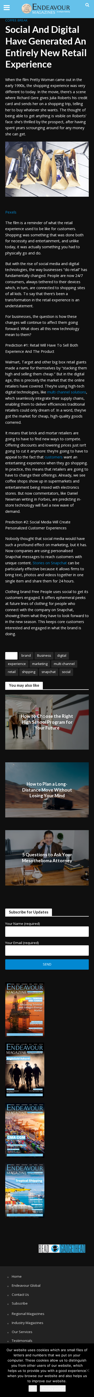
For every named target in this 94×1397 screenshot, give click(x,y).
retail (12, 672)
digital (61, 655)
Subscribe (20, 1303)
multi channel (64, 664)
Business (44, 655)
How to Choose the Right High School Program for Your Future (47, 721)
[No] (87, 1370)
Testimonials (22, 1340)
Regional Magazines (28, 1313)
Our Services (22, 1331)
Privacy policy (53, 1388)
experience (17, 664)
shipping (28, 672)
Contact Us (20, 1294)
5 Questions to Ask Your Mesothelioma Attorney (47, 857)
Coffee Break (16, 20)
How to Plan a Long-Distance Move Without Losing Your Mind (47, 789)
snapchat (49, 672)
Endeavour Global (26, 1285)
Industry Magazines (27, 1322)
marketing (40, 664)
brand (26, 655)
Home (17, 1276)
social (66, 672)
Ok (33, 1388)
